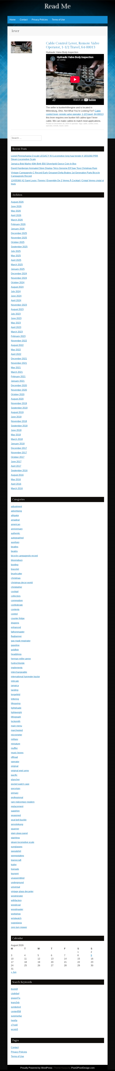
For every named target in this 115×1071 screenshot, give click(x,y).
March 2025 (17, 264)
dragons (15, 623)
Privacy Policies (40, 19)
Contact (23, 19)
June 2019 (16, 417)
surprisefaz (16, 1016)
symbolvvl (16, 1007)
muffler (14, 748)
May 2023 (16, 323)
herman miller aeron (21, 658)
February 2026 (18, 224)
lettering (15, 699)
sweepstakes (17, 855)
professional (17, 797)
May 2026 (16, 211)
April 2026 (16, 215)
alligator (15, 515)
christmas (15, 578)
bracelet (15, 569)
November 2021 (19, 363)
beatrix (14, 551)
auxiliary (15, 542)
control (90, 124)
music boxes (17, 752)
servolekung (17, 824)
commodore (17, 600)
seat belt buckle (19, 820)
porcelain (15, 788)
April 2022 (16, 354)
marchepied (17, 730)
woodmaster (17, 909)
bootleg (14, 564)
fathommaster (17, 632)
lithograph (16, 717)
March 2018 (17, 439)
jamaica (15, 685)
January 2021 (18, 381)
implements (16, 667)
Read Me (57, 6)
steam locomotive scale (22, 842)
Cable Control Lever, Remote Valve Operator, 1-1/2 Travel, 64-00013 (72, 45)
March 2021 (17, 372)
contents (15, 609)
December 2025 (19, 233)
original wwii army (20, 770)
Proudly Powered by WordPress (36, 1068)
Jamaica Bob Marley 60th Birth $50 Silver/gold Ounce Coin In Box (43, 164)
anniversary (17, 529)
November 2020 (19, 390)
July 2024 (16, 291)
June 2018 (16, 430)
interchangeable (19, 672)
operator (75, 124)
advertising (16, 511)
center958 (16, 1011)
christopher (16, 587)
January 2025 (18, 269)
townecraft (16, 860)
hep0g (14, 1020)
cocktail (15, 591)
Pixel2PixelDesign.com (83, 1068)
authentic (15, 533)
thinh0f (14, 989)
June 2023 (16, 318)
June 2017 (16, 461)
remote (55, 126)
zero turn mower (19, 927)
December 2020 (19, 385)
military (14, 739)
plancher (15, 779)
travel (61, 126)
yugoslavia (16, 923)
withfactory (16, 900)
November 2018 (19, 421)
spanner (15, 829)
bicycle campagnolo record (24, 556)
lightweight (16, 712)
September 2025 (19, 247)
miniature (15, 744)
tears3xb (15, 1002)
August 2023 (17, 309)
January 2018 (18, 443)
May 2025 (16, 255)
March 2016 (17, 488)
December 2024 (19, 273)
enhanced (16, 627)
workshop (16, 914)
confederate (17, 605)
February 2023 (18, 336)
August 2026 (17, 202)
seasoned (16, 815)
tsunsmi (15, 873)
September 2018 (19, 426)
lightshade (16, 708)
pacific (14, 775)
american (15, 524)
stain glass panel (19, 833)
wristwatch (16, 918)
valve (66, 126)
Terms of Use (58, 19)
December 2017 (19, 448)
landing (14, 690)
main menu (16, 726)
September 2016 (19, 470)
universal (15, 887)
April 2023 (16, 327)
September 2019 (19, 408)
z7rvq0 (14, 1025)
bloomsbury (17, 560)
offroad (14, 757)
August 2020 (17, 399)
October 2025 (17, 242)
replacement (17, 806)
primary (14, 793)
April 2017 (16, 466)
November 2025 (19, 238)
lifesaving (15, 703)
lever (96, 124)
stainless (15, 838)
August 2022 (17, 345)
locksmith (15, 721)
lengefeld (15, 694)
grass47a (15, 998)
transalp (15, 869)
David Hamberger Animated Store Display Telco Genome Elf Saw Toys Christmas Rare (54, 168)
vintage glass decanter (22, 891)
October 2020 (17, 394)
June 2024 (16, 296)
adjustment (16, 506)
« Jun (13, 972)
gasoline (15, 645)
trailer (14, 864)
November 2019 (19, 403)
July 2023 (16, 314)
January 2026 (18, 229)
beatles (14, 547)
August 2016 (17, 475)
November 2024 (19, 278)
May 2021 (16, 367)
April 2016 (16, 484)
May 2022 (16, 349)
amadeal (15, 520)
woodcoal (16, 905)
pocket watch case (20, 784)
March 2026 (17, 220)
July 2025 (16, 251)
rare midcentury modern (22, 802)
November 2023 (19, 305)
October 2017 (17, 457)
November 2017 (19, 452)
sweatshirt (16, 851)
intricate (15, 681)
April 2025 (16, 260)
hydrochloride (18, 663)
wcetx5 (14, 1029)
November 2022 (19, 341)
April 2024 (16, 300)
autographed (17, 538)
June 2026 (16, 206)
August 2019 (17, 412)
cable (85, 124)
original (14, 766)
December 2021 (19, 358)
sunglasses (16, 846)
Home (13, 19)
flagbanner (16, 636)
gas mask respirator (20, 641)
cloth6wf (15, 993)
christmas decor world (22, 582)
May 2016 (16, 479)
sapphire (15, 811)
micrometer (16, 735)
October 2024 (17, 282)
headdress (16, 654)
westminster (17, 896)
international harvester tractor (25, 676)
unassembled (17, 878)
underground (17, 882)
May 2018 (16, 435)
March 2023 (17, 332)
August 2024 (17, 287)
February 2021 (18, 376)
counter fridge (18, 618)
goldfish (15, 650)
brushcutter (16, 573)
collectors (15, 596)
